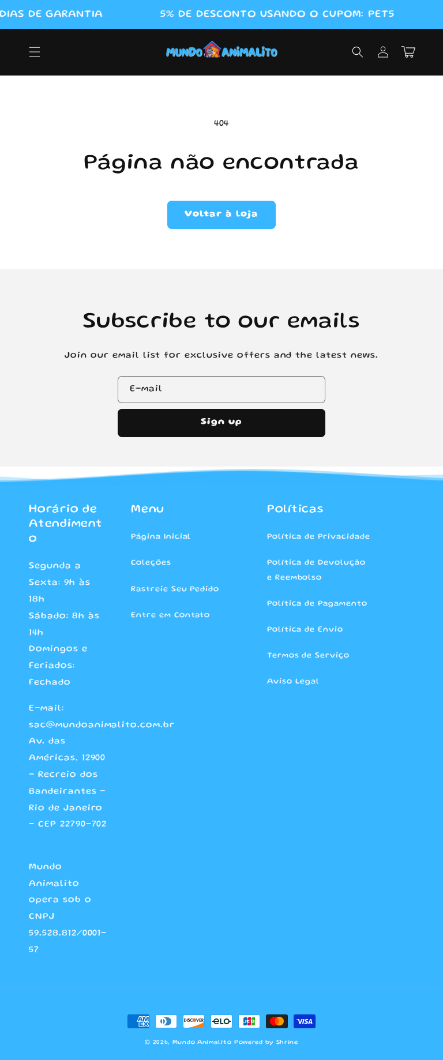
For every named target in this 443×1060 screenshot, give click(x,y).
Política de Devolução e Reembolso (316, 570)
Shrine (287, 1043)
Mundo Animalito (202, 1043)
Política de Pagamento (317, 603)
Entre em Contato (170, 615)
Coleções (151, 562)
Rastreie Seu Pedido (175, 589)
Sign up (221, 422)
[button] (34, 52)
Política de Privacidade (318, 536)
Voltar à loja (221, 215)
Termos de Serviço (308, 655)
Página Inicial (161, 536)
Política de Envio (305, 629)
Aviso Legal (293, 681)
